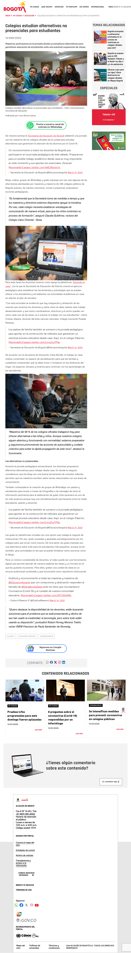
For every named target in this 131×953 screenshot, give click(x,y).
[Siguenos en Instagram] (32, 905)
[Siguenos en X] (26, 905)
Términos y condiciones (54, 946)
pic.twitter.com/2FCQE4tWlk (55, 595)
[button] (47, 663)
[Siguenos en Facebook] (16, 905)
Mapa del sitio (20, 946)
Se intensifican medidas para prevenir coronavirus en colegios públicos (105, 715)
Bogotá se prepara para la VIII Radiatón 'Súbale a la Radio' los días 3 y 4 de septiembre (116, 58)
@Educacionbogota (19, 582)
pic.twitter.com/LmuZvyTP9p (44, 342)
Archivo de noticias (24, 855)
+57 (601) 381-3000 (25, 813)
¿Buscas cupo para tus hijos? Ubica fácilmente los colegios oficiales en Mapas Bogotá (116, 75)
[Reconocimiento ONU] (18, 935)
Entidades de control (25, 850)
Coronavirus (46, 636)
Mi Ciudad (17, 15)
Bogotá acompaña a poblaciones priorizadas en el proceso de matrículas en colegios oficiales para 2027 (115, 39)
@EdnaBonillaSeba (31, 586)
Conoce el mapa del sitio (25, 843)
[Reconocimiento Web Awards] (35, 935)
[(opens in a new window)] (59, 663)
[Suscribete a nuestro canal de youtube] (37, 905)
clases (10, 636)
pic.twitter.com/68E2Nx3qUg (44, 167)
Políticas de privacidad (34, 946)
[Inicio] (14, 6)
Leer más (38, 730)
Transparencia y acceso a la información (23, 863)
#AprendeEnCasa (18, 167)
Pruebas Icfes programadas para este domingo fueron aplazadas (24, 715)
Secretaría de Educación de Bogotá (46, 135)
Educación (29, 15)
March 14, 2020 (75, 172)
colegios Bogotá (27, 636)
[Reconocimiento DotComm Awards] (26, 935)
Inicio (7, 15)
